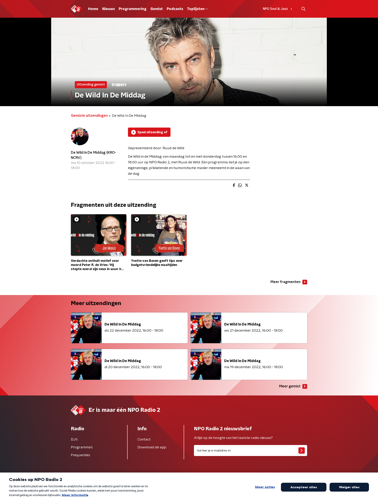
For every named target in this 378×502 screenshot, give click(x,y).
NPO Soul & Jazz (275, 8)
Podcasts (175, 9)
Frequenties (80, 455)
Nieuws (108, 9)
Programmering (132, 9)
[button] (303, 9)
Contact (144, 439)
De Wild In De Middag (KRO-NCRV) (93, 155)
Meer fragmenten (285, 282)
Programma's (82, 447)
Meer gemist (289, 386)
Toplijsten (195, 9)
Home (93, 9)
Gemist (156, 9)
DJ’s (74, 439)
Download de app (151, 447)
